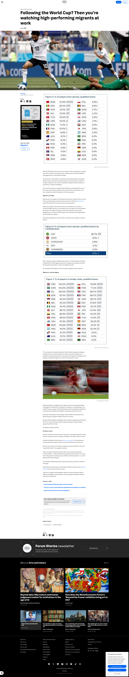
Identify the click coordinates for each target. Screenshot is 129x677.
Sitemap (64, 671)
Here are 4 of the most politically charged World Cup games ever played (65, 487)
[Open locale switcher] (2, 673)
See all (106, 562)
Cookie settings (117, 673)
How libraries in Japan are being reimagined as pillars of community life (53, 625)
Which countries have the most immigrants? (56, 490)
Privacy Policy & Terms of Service (64, 668)
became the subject (68, 440)
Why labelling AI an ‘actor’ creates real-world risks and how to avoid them (98, 625)
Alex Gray (22, 93)
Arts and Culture (26, 9)
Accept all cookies (117, 670)
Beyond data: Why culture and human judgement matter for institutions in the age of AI (40, 597)
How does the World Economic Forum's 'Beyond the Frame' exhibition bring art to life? (86, 597)
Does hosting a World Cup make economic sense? (58, 484)
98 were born (80, 201)
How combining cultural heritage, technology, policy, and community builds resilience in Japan (75, 625)
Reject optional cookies (117, 666)
